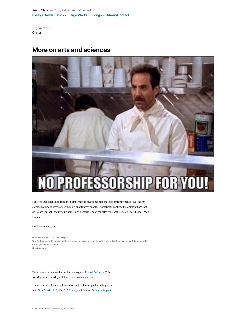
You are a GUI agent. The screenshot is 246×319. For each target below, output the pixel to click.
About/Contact (118, 15)
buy (92, 277)
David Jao (73, 241)
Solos (60, 15)
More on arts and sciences (71, 50)
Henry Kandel (96, 241)
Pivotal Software (94, 272)
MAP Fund (70, 290)
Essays (37, 15)
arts (37, 241)
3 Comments (41, 248)
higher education (112, 241)
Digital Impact (103, 290)
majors (124, 241)
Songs (97, 15)
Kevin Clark (40, 10)
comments (62, 241)
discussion (84, 241)
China (53, 241)
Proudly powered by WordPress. (59, 308)
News (49, 15)
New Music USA (47, 290)
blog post (44, 241)
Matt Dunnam (135, 241)
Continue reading (44, 226)
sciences (44, 244)
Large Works (78, 15)
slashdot (54, 244)
